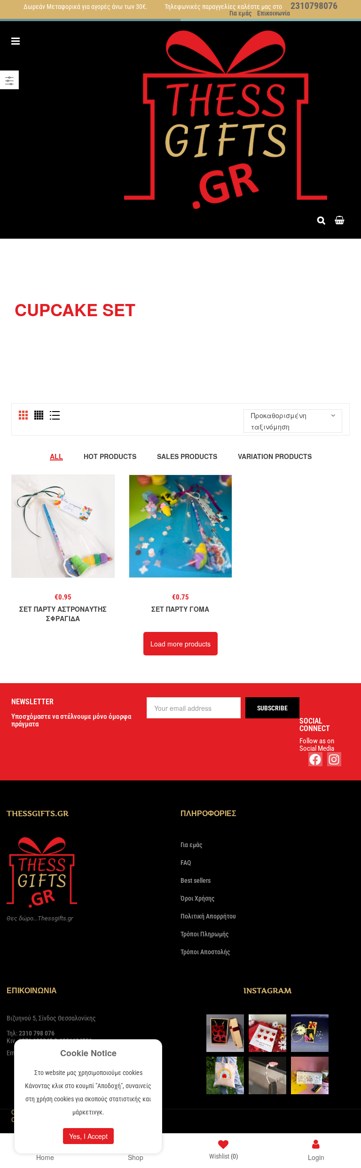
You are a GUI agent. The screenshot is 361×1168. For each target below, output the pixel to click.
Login (316, 1156)
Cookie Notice (88, 1053)
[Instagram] (334, 759)
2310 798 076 (37, 1033)
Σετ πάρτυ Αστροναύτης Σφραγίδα (63, 613)
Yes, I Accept (88, 1136)
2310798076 (313, 5)
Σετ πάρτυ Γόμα (180, 609)
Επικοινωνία (273, 13)
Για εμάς (240, 13)
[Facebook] (315, 759)
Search (323, 219)
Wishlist (223, 1156)
